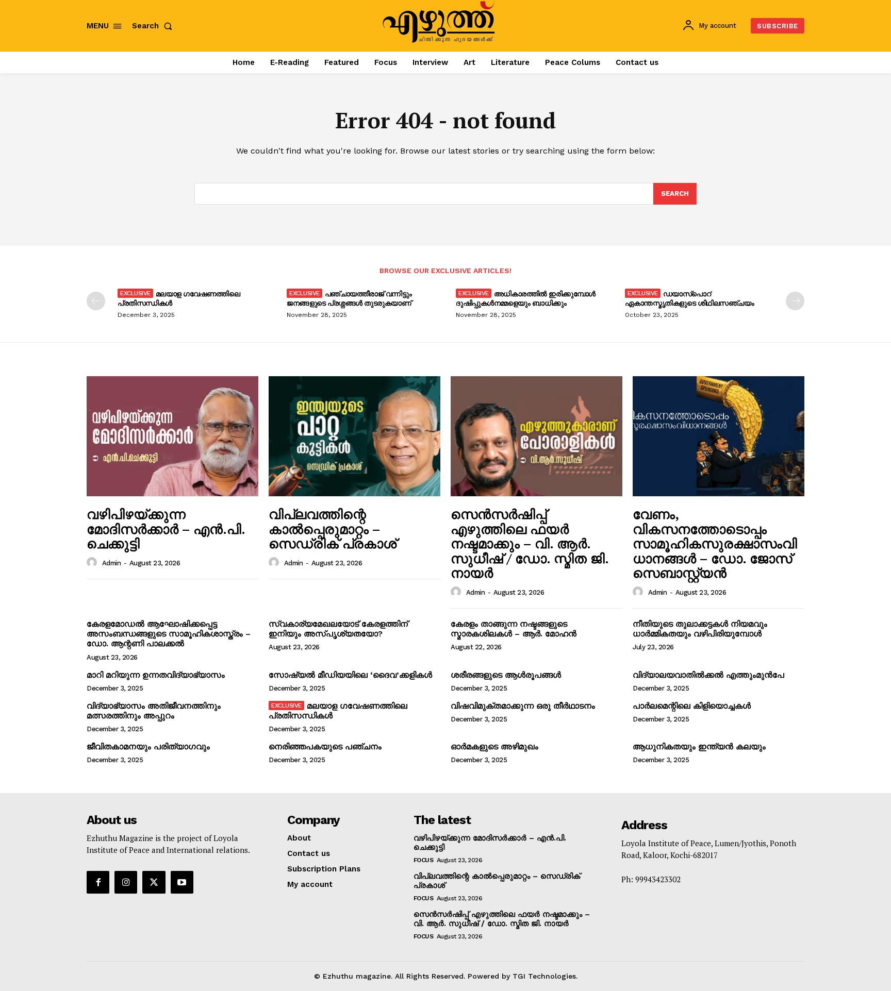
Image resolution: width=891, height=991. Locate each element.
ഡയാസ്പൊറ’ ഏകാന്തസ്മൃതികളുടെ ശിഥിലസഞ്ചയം (689, 298)
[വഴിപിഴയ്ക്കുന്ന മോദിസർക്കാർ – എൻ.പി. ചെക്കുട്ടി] (172, 436)
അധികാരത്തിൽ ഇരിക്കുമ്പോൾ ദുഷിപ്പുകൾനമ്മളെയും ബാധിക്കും (526, 298)
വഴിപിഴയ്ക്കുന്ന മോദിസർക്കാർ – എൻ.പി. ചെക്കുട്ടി (166, 528)
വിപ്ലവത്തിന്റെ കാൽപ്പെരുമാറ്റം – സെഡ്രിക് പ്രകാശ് (333, 528)
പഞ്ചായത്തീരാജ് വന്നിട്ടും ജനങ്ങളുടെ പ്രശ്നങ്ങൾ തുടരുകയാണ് (349, 298)
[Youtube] (182, 882)
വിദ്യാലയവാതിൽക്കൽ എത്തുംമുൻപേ (708, 675)
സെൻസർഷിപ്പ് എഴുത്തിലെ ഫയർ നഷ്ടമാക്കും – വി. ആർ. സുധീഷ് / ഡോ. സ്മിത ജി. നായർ (530, 543)
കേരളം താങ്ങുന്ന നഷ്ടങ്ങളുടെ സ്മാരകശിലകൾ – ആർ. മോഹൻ (513, 629)
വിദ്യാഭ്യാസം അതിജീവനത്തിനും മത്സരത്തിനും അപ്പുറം (154, 710)
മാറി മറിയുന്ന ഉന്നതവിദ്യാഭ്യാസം (156, 675)
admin (111, 563)
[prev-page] (96, 301)
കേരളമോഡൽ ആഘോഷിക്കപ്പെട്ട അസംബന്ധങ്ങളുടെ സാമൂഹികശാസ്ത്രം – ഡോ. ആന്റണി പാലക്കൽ (169, 633)
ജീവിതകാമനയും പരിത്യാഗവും (148, 746)
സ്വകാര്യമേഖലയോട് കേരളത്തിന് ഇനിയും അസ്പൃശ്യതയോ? (338, 629)
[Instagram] (125, 882)
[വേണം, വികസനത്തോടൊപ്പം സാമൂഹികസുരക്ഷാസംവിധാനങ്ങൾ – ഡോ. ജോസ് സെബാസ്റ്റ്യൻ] (718, 436)
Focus (424, 860)
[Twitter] (153, 882)
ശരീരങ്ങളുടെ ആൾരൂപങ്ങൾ (506, 675)
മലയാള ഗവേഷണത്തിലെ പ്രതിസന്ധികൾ (179, 298)
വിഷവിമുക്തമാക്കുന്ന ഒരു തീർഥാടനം (523, 706)
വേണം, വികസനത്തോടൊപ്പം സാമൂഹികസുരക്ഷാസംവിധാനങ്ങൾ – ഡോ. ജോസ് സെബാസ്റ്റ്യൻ (715, 543)
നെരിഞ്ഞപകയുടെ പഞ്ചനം (325, 746)
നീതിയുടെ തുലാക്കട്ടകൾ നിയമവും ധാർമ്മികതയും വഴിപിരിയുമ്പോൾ (700, 629)
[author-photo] (93, 562)
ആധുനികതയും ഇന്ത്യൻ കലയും (699, 746)
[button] (154, 26)
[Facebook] (98, 882)
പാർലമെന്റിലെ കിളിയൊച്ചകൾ (692, 706)
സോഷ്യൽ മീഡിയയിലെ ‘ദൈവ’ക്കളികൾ (350, 675)
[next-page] (795, 301)
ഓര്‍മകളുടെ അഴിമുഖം (494, 746)
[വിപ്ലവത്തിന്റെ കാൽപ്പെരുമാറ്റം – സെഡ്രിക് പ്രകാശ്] (354, 436)
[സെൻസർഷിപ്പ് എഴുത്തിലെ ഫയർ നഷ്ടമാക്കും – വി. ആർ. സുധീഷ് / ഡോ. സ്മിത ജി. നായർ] (536, 436)
